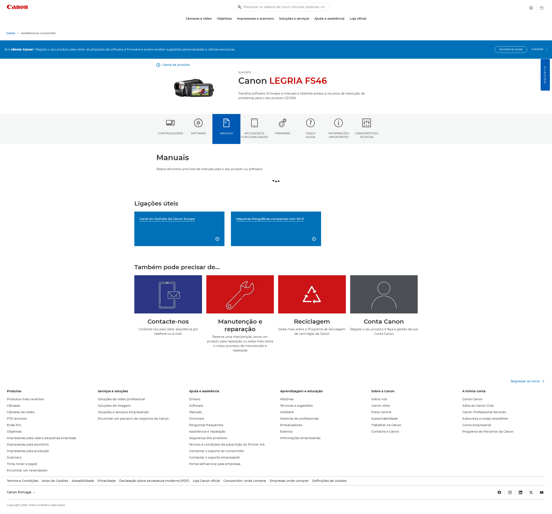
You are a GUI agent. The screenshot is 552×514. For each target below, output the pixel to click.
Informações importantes (338, 135)
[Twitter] (531, 492)
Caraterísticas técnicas (366, 135)
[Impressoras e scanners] (275, 18)
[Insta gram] (510, 492)
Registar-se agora (511, 49)
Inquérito (545, 75)
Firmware (282, 133)
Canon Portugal (19, 492)
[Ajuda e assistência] (346, 18)
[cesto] (541, 7)
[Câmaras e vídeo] (213, 18)
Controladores (170, 133)
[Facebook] (499, 492)
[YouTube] (541, 492)
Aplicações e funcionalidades (254, 135)
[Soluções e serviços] (311, 18)
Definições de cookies (329, 481)
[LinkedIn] (520, 492)
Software (198, 133)
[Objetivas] (233, 18)
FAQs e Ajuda (310, 135)
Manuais (226, 133)
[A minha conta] (531, 7)
